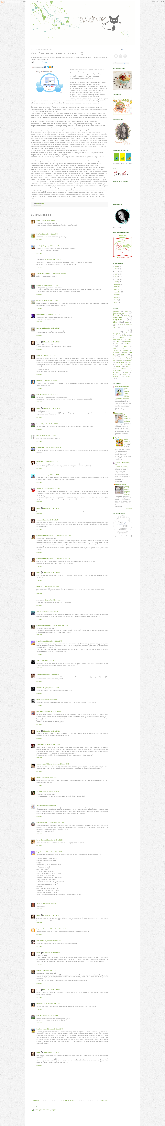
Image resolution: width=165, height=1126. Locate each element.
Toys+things (119, 413)
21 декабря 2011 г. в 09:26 (48, 436)
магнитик (118, 326)
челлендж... (126, 350)
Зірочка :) (39, 488)
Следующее (35, 1100)
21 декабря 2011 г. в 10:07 (52, 461)
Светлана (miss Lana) (43, 625)
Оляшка (39, 520)
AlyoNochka (40, 745)
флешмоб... (116, 350)
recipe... (119, 366)
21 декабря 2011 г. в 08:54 (51, 408)
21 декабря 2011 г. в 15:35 (50, 612)
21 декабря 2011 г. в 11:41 (51, 508)
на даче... (127, 332)
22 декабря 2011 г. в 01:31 (48, 778)
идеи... (127, 322)
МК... (114, 328)
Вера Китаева (41, 641)
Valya (38, 903)
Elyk (37, 436)
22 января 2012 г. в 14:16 (51, 1052)
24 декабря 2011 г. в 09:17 (50, 970)
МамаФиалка (40, 314)
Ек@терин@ (40, 711)
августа (116, 294)
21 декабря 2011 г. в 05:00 (50, 234)
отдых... (117, 335)
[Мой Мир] (52, 67)
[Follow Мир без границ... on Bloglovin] (121, 63)
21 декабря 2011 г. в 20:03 (53, 711)
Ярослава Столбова (43, 273)
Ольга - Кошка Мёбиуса (44, 764)
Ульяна (38, 285)
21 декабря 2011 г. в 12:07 (63, 535)
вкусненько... (117, 317)
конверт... (129, 324)
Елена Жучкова (41, 822)
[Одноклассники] (50, 67)
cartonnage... (125, 357)
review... (128, 366)
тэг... (124, 348)
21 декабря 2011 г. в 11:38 (51, 488)
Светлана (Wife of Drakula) (45, 535)
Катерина (39, 328)
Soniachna (39, 461)
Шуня (38, 355)
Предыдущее (103, 1100)
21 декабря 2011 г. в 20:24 (53, 745)
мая (115, 302)
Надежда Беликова (43, 929)
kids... (122, 364)
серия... (129, 339)
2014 (116, 274)
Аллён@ (39, 246)
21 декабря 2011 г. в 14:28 (53, 600)
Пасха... (124, 336)
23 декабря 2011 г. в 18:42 (53, 941)
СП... (117, 344)
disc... (124, 358)
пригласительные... (118, 339)
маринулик (40, 447)
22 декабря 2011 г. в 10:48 (55, 822)
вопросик (117, 319)
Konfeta (39, 234)
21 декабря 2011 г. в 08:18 (51, 342)
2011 (116, 282)
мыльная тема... (119, 330)
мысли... (116, 332)
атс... (126, 311)
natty (38, 778)
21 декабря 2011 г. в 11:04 (51, 475)
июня (116, 300)
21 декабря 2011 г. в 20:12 (51, 731)
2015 (116, 271)
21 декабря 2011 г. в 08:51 (49, 394)
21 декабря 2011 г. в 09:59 (52, 447)
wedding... (116, 376)
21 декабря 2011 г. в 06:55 (51, 246)
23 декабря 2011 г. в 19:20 (51, 953)
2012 (116, 279)
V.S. (37, 805)
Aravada (39, 475)
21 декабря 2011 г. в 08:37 (49, 355)
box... (123, 355)
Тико (114, 348)
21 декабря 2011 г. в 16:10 (48, 660)
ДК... (115, 322)
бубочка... (116, 315)
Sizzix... (115, 374)
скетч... (118, 341)
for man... (129, 361)
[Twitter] (48, 67)
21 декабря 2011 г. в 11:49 (50, 520)
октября (117, 289)
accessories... (117, 352)
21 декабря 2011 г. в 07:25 (53, 259)
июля (116, 297)
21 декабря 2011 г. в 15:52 (60, 625)
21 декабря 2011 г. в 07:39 (59, 273)
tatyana (38, 301)
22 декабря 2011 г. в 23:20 (49, 903)
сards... (128, 343)
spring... (125, 374)
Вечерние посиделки (122, 386)
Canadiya (39, 674)
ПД (131, 335)
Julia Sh (39, 612)
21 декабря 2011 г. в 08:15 (51, 328)
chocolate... (116, 358)
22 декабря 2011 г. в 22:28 (54, 840)
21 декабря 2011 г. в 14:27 (51, 586)
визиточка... (127, 315)
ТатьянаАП (40, 941)
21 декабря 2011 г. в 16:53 (48, 699)
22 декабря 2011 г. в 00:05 (61, 764)
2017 (116, 266)
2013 (116, 276)
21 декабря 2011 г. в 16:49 (51, 688)
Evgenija (39, 380)
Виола (44, 62)
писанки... (122, 337)
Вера (38, 220)
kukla (38, 342)
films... (121, 361)
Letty (38, 699)
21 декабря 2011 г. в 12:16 (51, 572)
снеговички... (128, 341)
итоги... (115, 324)
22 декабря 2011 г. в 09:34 (48, 805)
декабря (117, 284)
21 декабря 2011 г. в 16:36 (51, 674)
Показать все (129, 508)
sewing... (127, 372)
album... (125, 352)
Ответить (39, 228)
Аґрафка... (116, 311)
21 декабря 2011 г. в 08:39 (51, 380)
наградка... (129, 333)
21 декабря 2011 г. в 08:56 (49, 424)
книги (121, 324)
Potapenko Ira (40, 1003)
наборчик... (117, 334)
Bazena (38, 970)
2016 (116, 269)
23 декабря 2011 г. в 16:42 (58, 929)
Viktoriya (39, 688)
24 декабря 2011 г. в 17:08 (51, 990)
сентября (117, 292)
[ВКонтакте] (45, 67)
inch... (130, 362)
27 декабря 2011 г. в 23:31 (54, 1003)
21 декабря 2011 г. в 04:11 (49, 220)
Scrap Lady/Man (119, 368)
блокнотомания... (118, 313)
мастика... (127, 326)
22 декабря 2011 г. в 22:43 (54, 852)
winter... (129, 376)
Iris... (116, 364)
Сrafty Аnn (123, 346)
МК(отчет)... (125, 328)
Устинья (39, 791)
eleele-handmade (120, 484)
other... (130, 364)
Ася (37, 660)
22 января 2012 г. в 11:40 (55, 1029)
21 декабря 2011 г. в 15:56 (54, 641)
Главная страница (69, 1100)
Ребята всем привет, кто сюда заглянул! (127, 418)
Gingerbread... (120, 362)
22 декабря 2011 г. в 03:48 (50, 791)
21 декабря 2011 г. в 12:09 (63, 558)
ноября (116, 287)
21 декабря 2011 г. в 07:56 (50, 285)
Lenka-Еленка (41, 840)
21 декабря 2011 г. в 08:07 (54, 314)
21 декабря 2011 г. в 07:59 (50, 301)
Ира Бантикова (41, 1029)
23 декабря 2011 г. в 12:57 (51, 915)
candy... (39, 205)
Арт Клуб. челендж (121, 438)
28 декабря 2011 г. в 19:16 (49, 1015)
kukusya (39, 586)
